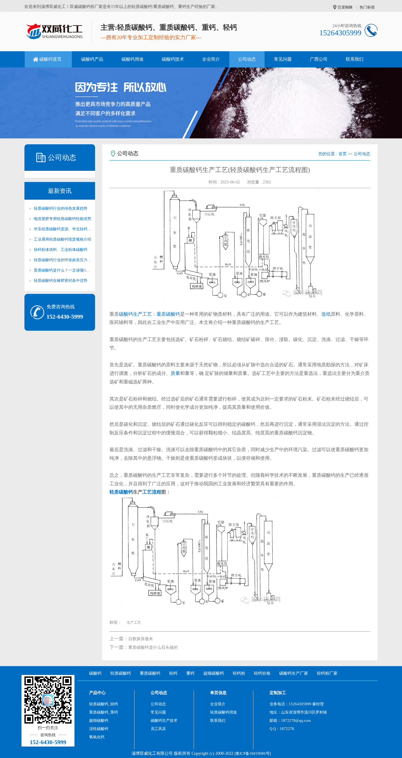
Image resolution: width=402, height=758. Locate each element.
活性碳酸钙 (98, 728)
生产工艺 (142, 314)
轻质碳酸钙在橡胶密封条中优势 (60, 280)
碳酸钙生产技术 (164, 720)
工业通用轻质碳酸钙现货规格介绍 (62, 239)
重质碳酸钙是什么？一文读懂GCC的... (63, 270)
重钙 (190, 673)
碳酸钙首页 (50, 59)
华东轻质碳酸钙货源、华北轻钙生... (63, 229)
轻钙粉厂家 (327, 673)
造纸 (326, 314)
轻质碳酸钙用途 (223, 712)
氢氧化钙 (96, 737)
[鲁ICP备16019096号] (253, 753)
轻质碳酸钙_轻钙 (103, 704)
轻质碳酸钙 (121, 491)
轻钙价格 (262, 673)
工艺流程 (151, 491)
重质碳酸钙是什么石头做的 (153, 647)
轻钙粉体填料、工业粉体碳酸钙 (60, 249)
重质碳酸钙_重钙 (103, 712)
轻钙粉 (239, 673)
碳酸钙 (126, 314)
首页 (342, 154)
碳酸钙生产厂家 (293, 673)
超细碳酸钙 (213, 673)
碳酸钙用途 (133, 59)
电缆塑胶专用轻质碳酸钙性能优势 (62, 218)
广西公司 (319, 59)
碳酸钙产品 (92, 59)
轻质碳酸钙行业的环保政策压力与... (63, 260)
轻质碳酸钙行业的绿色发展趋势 (60, 208)
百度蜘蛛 (345, 7)
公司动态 (247, 59)
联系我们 (354, 59)
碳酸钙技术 (173, 59)
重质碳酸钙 (168, 314)
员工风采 (158, 728)
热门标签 (367, 7)
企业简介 (211, 59)
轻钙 (173, 673)
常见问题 (283, 59)
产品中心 (97, 693)
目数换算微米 (140, 639)
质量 (175, 373)
